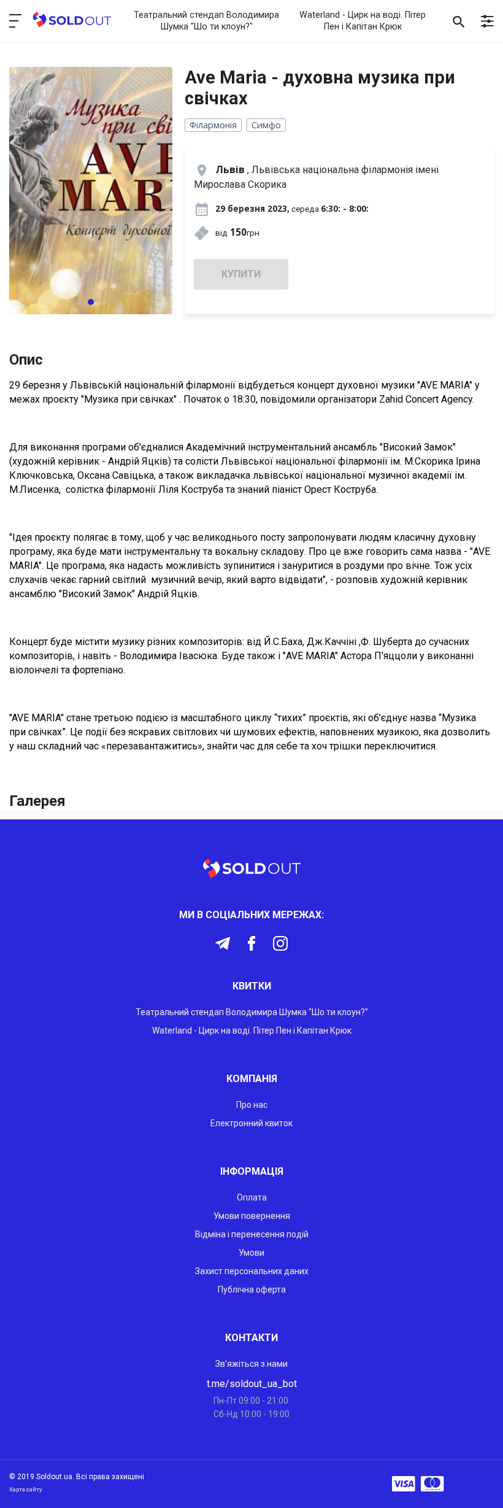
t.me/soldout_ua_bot (252, 1384)
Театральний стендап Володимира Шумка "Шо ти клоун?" (206, 21)
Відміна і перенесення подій (252, 1234)
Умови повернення (251, 1216)
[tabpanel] (90, 190)
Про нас (251, 1105)
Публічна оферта (252, 1289)
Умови (251, 1253)
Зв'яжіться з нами (251, 1364)
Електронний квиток (251, 1123)
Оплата (252, 1197)
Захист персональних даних (252, 1271)
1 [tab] (91, 302)
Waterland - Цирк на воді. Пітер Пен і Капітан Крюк (362, 21)
